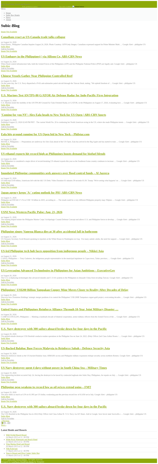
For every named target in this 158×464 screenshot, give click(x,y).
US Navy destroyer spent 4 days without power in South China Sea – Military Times (54, 367)
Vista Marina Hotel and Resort (18, 444)
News (8, 17)
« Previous (5, 421)
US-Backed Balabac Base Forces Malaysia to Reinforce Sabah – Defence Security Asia (55, 348)
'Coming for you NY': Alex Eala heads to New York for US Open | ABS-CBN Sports (53, 114)
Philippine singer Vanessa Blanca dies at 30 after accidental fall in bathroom (49, 231)
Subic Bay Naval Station (10, 2)
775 (8, 423)
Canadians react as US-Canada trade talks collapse (33, 37)
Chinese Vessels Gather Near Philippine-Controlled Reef (36, 75)
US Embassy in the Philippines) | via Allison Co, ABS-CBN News (41, 56)
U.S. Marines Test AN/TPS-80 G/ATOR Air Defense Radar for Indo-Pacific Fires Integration (59, 95)
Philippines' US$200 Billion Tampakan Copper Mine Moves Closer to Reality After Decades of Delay (64, 289)
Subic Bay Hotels (13, 15)
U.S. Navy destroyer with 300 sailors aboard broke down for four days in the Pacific (54, 328)
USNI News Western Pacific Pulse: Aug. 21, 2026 (31, 212)
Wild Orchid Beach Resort (16, 435)
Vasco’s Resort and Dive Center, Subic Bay (23, 453)
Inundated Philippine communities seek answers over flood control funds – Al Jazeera (55, 173)
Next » (3, 425)
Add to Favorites (7, 49)
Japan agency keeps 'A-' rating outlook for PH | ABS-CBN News (41, 192)
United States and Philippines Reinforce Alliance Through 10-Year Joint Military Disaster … (59, 309)
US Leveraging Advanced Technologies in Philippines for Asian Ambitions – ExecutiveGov (58, 270)
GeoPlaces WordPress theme (22, 462)
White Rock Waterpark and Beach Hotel (21, 439)
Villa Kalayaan (12, 449)
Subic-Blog (5, 47)
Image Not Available (9, 32)
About (8, 20)
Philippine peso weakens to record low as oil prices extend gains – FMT (46, 387)
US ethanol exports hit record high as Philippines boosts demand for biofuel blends (53, 153)
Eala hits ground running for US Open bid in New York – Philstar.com (45, 134)
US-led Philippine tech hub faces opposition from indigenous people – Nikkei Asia (52, 251)
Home (8, 13)
